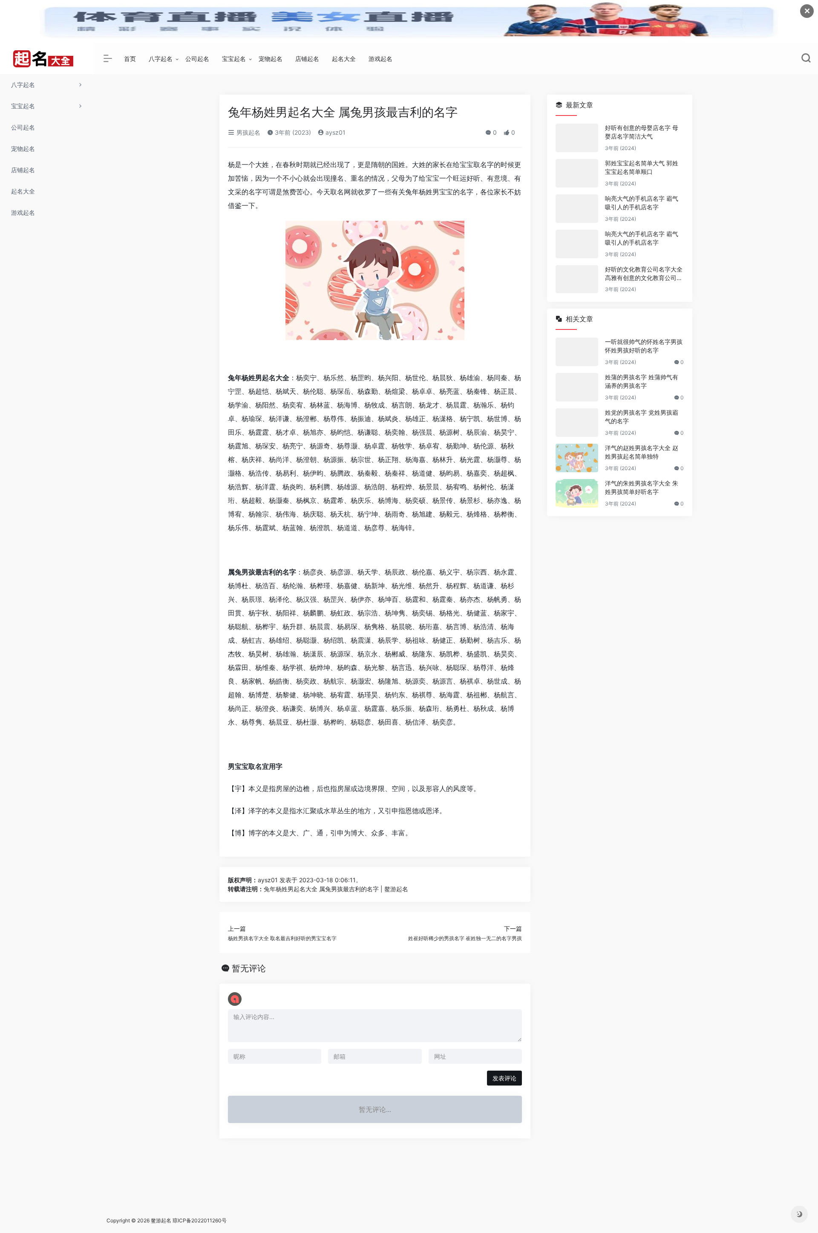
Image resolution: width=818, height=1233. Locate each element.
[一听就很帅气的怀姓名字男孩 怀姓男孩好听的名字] (577, 352)
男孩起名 (247, 132)
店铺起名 (307, 58)
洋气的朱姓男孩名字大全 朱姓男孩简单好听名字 (641, 487)
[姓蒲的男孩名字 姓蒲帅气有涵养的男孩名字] (577, 387)
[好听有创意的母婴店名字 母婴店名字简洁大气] (577, 138)
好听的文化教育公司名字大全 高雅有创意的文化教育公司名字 (644, 274)
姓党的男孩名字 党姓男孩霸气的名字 (641, 416)
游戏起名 (380, 58)
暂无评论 (249, 968)
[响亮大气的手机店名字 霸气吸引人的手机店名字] (577, 208)
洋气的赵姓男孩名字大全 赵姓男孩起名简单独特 (641, 452)
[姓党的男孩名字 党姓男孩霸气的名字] (577, 422)
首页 (130, 58)
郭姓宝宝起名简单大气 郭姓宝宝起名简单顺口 (641, 167)
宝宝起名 (234, 58)
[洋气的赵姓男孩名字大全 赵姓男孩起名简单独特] (577, 458)
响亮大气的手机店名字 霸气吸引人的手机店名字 (641, 203)
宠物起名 (270, 58)
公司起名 (197, 58)
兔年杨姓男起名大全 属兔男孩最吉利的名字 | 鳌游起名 (336, 888)
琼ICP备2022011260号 (200, 1220)
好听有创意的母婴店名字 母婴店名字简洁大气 (641, 132)
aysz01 (335, 132)
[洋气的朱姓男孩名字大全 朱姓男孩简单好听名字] (577, 493)
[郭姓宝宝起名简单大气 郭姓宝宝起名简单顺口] (577, 173)
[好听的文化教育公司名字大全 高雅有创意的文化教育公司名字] (577, 279)
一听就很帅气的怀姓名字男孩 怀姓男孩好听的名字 (644, 346)
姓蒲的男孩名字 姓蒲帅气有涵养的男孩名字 (641, 381)
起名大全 (344, 58)
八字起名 (161, 58)
